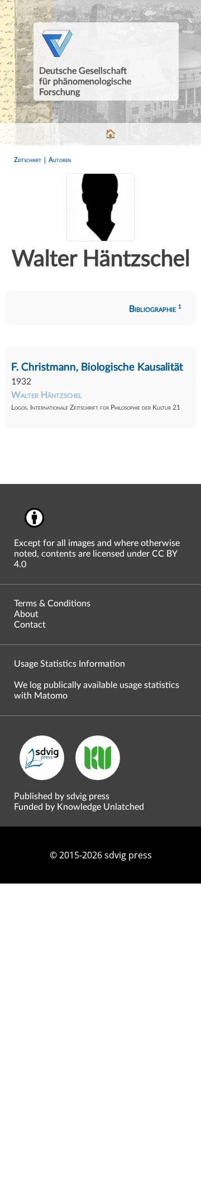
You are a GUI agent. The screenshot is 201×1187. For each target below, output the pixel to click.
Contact (30, 624)
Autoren (60, 159)
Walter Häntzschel (46, 395)
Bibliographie (155, 309)
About (26, 614)
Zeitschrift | (31, 159)
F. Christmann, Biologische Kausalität (97, 367)
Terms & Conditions (52, 603)
